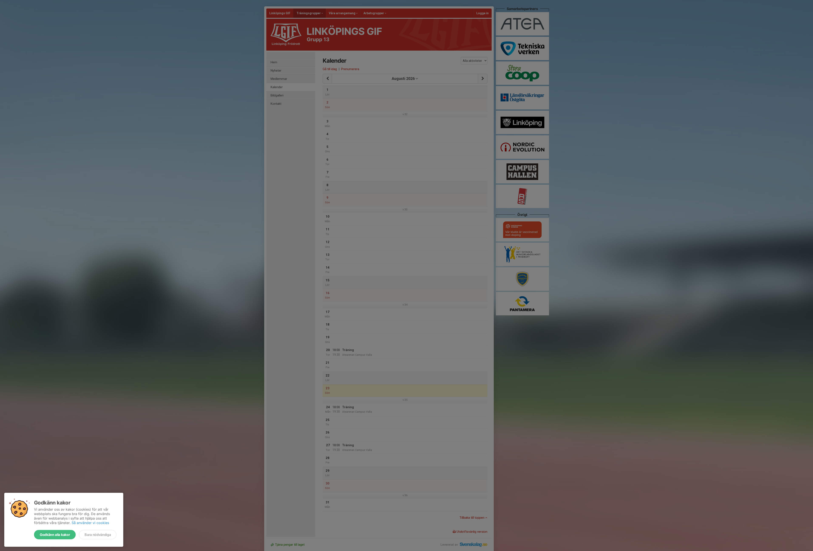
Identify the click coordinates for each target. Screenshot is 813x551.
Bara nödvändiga (98, 535)
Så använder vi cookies (90, 523)
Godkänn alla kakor (55, 535)
